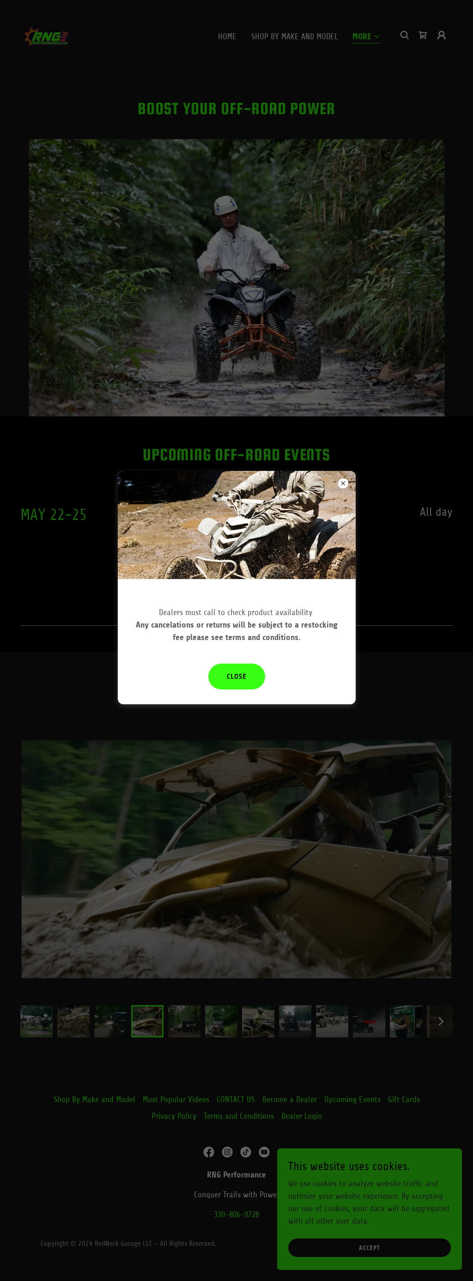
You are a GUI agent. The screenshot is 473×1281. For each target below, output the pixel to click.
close (237, 676)
